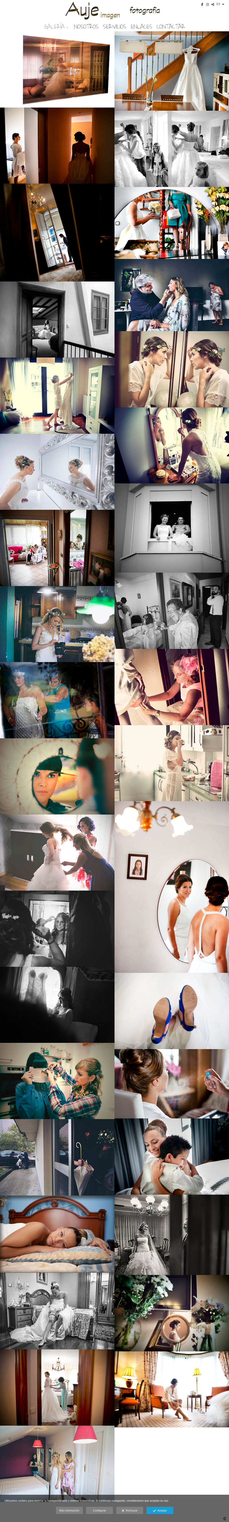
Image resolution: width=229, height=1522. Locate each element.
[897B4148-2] (171, 295)
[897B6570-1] (171, 369)
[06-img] (57, 1234)
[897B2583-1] (171, 149)
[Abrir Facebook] (202, 4)
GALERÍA (54, 26)
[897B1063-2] (57, 1464)
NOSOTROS (86, 26)
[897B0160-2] (171, 1313)
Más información (69, 1510)
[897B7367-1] (57, 472)
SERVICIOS (114, 26)
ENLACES (141, 26)
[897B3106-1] (57, 232)
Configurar (99, 1510)
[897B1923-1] (171, 71)
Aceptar (161, 1510)
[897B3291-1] (171, 223)
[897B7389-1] (171, 527)
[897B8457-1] (57, 548)
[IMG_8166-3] (57, 776)
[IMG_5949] (57, 700)
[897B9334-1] (171, 611)
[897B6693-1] (171, 445)
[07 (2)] (57, 1311)
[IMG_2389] (171, 687)
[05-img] (171, 1235)
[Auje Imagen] (114, 10)
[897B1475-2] (57, 1081)
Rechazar (131, 1510)
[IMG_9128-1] (171, 887)
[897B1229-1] (57, 929)
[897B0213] (57, 1387)
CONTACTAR (171, 26)
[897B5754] (57, 320)
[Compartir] (212, 4)
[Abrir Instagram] (207, 4)
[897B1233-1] (57, 1005)
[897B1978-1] (57, 146)
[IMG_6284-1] (171, 763)
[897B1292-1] (171, 1011)
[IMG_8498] (171, 1156)
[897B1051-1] (171, 1389)
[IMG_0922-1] (57, 624)
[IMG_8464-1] (171, 1084)
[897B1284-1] (57, 69)
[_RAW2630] (57, 1157)
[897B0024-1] (57, 853)
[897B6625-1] (57, 396)
